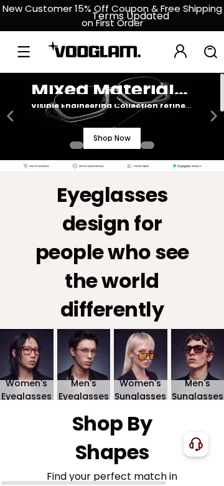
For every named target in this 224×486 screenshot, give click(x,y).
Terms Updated (130, 16)
